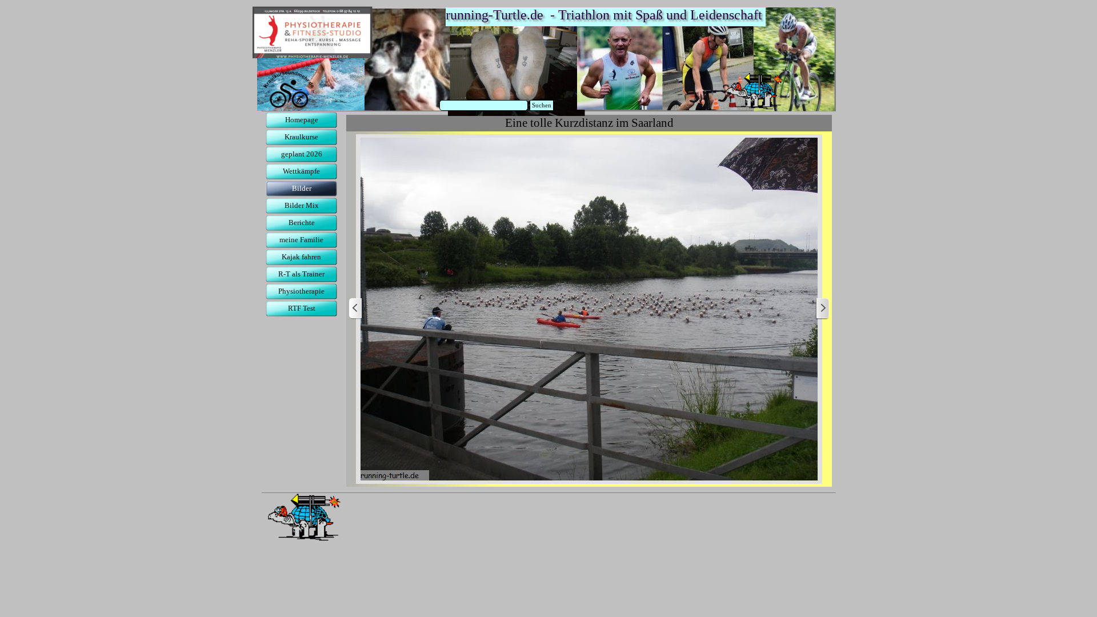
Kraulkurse (301, 137)
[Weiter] (822, 308)
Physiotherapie (301, 291)
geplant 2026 (301, 154)
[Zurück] (356, 308)
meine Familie (301, 239)
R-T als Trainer (301, 274)
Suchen (541, 105)
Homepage (301, 119)
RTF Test (301, 308)
